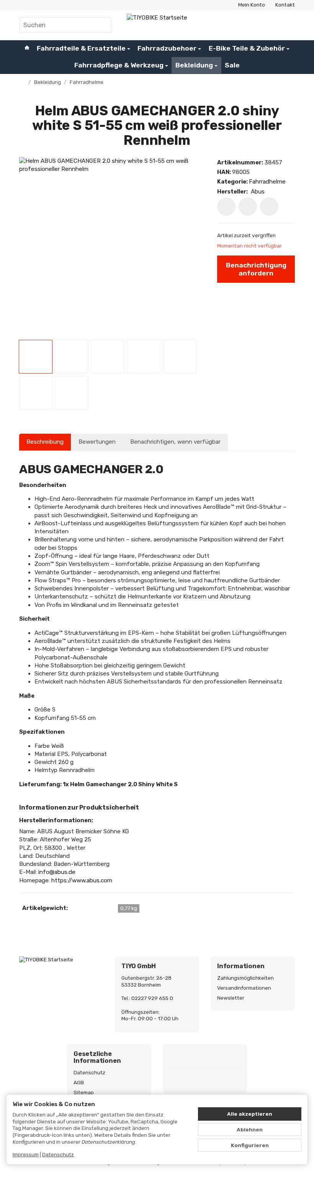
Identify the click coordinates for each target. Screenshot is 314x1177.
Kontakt (285, 5)
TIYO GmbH (138, 966)
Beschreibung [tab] (45, 441)
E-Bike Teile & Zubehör (247, 48)
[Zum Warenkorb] (288, 25)
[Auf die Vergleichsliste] (248, 206)
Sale (232, 65)
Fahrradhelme (267, 181)
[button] (35, 356)
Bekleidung (194, 65)
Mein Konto (251, 5)
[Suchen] (101, 25)
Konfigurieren (250, 1145)
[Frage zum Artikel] (269, 206)
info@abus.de (56, 872)
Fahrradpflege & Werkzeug (119, 65)
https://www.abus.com (81, 880)
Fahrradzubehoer (166, 48)
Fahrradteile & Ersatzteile (81, 48)
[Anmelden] (270, 25)
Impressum (26, 1154)
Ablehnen (250, 1129)
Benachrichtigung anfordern (256, 269)
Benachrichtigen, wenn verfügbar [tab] (175, 441)
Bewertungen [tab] (97, 441)
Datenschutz (58, 1154)
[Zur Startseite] (157, 24)
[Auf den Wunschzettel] (226, 206)
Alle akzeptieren (249, 1114)
